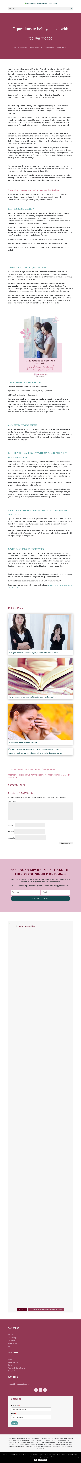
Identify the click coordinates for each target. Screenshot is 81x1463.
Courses (11, 1341)
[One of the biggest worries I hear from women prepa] (24, 987)
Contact (11, 1371)
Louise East (22, 48)
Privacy (11, 1365)
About (11, 1335)
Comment (13, 801)
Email (11, 831)
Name (11, 825)
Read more (43, 1460)
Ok (35, 1460)
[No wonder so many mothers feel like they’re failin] (24, 1110)
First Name (15, 1406)
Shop (10, 1359)
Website (11, 838)
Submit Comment (66, 843)
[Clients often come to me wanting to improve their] (57, 1226)
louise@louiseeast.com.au (19, 1384)
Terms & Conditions (16, 1368)
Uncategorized (47, 48)
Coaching (12, 1338)
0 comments (61, 48)
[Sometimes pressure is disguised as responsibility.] (24, 1245)
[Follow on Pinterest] (45, 1390)
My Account (13, 1362)
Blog (10, 1346)
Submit (14, 1423)
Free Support (13, 1343)
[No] (78, 1458)
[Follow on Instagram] (40, 1390)
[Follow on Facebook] (36, 1390)
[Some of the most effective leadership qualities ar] (57, 1002)
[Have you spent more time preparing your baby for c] (57, 1128)
